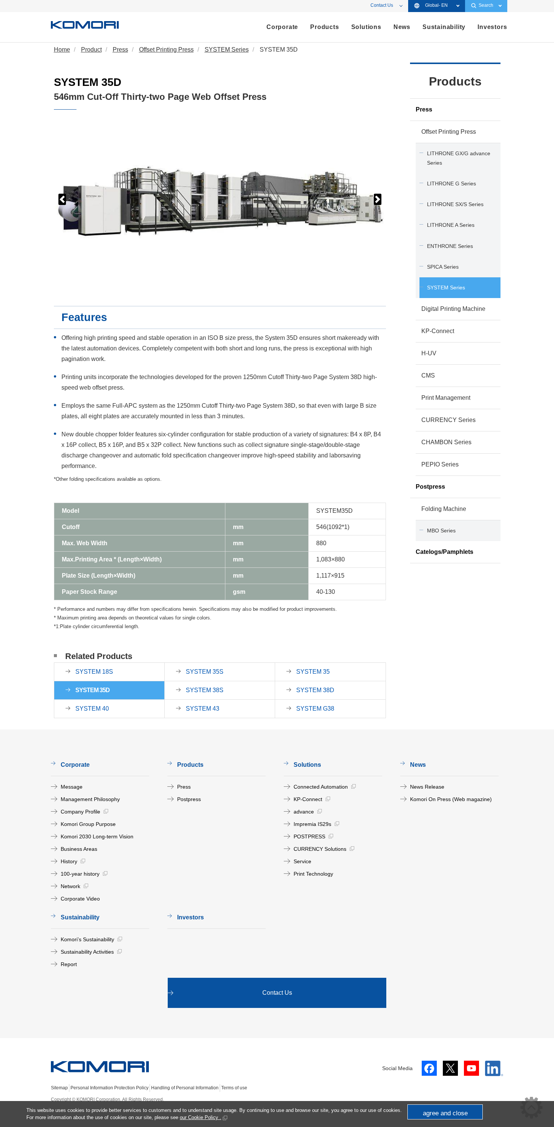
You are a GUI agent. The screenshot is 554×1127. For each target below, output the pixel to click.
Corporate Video (80, 899)
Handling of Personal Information (185, 1087)
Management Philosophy (90, 799)
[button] (62, 199)
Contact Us (381, 5)
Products (455, 81)
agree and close (445, 1113)
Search (486, 5)
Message (72, 787)
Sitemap (59, 1087)
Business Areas (79, 849)
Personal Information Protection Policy (109, 1087)
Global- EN (436, 5)
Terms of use (234, 1087)
